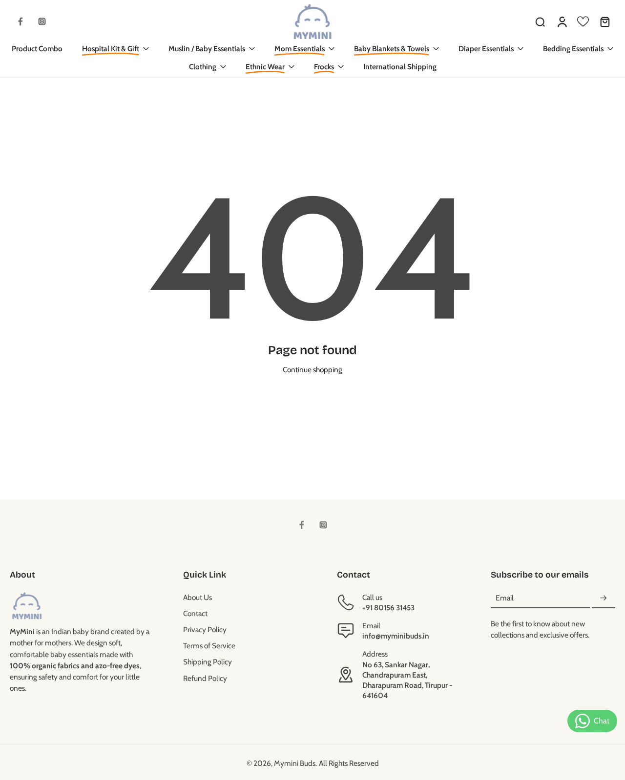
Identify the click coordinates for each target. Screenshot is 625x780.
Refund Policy (205, 678)
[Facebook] (20, 21)
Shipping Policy (207, 661)
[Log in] (561, 21)
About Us (197, 597)
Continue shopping (312, 369)
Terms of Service (209, 645)
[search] (540, 21)
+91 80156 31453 (388, 607)
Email (505, 598)
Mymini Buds (294, 763)
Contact (195, 613)
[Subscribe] (603, 598)
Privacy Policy (205, 629)
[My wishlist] (583, 21)
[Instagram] (42, 21)
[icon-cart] (604, 21)
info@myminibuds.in (395, 635)
